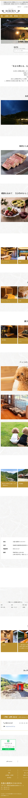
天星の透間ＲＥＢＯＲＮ (11, 783)
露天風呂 (9, 777)
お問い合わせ (9, 761)
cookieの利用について (5, 795)
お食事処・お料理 (9, 775)
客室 (9, 772)
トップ (9, 770)
